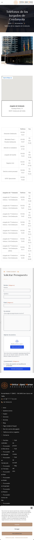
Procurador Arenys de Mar (5, 497)
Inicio (4, 408)
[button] (31, 508)
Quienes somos (7, 411)
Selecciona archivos (17, 347)
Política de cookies (10, 537)
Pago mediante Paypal (10, 426)
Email (8, 302)
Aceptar (17, 524)
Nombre (6, 287)
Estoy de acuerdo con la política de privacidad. (16, 364)
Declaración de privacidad (21, 537)
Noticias (5, 420)
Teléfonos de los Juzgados (11, 432)
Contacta (6, 435)
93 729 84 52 (7, 402)
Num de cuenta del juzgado (11, 429)
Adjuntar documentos (10, 335)
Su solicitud (7, 311)
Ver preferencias (17, 533)
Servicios (5, 417)
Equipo (5, 414)
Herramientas (19, 23)
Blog (4, 423)
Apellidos (6, 293)
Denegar (17, 529)
